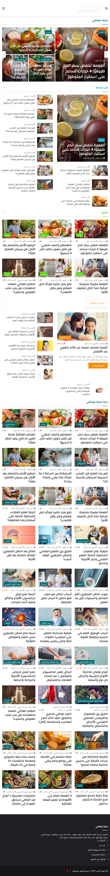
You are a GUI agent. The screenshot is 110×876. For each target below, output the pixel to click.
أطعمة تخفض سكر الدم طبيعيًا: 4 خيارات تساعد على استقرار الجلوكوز (84, 71)
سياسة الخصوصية (98, 854)
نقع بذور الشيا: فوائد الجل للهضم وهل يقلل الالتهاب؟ (18, 171)
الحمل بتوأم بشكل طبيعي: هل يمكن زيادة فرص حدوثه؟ (19, 361)
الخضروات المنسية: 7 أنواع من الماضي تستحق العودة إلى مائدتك (19, 799)
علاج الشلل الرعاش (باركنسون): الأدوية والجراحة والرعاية (23, 676)
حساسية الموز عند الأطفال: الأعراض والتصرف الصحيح (21, 347)
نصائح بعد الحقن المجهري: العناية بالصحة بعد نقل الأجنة (19, 555)
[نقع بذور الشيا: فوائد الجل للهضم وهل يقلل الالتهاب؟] (45, 170)
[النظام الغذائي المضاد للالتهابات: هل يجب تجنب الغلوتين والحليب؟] (100, 184)
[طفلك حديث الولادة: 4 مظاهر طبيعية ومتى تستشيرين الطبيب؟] (100, 388)
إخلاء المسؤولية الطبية (96, 850)
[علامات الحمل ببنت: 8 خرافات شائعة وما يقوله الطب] (45, 317)
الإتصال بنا (101, 840)
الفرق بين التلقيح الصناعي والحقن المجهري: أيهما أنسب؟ (55, 555)
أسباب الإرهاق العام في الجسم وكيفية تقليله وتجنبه (93, 637)
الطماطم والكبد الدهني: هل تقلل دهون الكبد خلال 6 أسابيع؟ (31, 48)
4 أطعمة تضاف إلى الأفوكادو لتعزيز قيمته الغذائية (57, 799)
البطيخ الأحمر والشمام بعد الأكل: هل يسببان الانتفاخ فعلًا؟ (19, 157)
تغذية (101, 32)
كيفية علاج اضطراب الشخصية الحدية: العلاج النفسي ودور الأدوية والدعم (93, 557)
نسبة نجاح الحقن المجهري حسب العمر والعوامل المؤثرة (19, 637)
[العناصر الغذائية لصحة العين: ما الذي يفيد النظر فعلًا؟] (45, 114)
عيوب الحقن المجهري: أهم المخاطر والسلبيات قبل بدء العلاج (91, 598)
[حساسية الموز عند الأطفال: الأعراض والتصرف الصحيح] (45, 346)
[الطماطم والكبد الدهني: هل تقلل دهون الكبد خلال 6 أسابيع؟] (28, 40)
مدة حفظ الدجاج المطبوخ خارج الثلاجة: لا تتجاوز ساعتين (92, 799)
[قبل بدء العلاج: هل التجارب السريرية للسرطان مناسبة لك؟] (45, 128)
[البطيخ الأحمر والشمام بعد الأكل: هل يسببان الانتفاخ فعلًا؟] (45, 156)
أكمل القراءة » (98, 365)
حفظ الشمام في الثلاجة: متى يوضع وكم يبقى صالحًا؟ (75, 202)
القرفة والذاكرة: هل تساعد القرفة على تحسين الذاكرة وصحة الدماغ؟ (21, 187)
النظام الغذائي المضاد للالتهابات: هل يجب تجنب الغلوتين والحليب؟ (77, 187)
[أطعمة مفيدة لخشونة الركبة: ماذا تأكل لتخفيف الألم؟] (100, 170)
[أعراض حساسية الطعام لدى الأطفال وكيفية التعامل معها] (45, 331)
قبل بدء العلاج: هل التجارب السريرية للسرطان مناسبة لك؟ (16, 69)
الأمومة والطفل (96, 303)
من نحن (102, 845)
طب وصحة (102, 87)
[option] (55, 54)
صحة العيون (45, 59)
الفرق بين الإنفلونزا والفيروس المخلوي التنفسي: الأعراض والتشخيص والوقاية (95, 719)
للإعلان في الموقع (98, 859)
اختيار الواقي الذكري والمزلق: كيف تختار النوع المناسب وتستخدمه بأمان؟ (55, 717)
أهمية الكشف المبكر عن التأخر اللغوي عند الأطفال (84, 349)
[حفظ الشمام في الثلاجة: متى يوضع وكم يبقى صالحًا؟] (100, 201)
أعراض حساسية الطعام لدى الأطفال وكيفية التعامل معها (20, 333)
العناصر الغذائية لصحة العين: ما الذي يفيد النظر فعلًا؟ (42, 71)
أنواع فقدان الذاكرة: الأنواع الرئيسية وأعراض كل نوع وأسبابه (93, 676)
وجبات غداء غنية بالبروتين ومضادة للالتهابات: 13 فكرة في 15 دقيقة (19, 760)
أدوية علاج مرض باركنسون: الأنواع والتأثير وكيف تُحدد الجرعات (19, 598)
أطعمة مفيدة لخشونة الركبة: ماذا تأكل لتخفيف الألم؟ (75, 171)
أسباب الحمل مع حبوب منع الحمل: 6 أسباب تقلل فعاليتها (56, 598)
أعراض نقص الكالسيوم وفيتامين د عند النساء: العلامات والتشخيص (57, 676)
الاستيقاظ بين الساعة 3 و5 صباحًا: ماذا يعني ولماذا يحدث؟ (18, 143)
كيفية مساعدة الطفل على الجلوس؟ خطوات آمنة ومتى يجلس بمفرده (56, 637)
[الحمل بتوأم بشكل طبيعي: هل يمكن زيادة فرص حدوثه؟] (45, 360)
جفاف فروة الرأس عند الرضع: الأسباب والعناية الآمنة (21, 375)
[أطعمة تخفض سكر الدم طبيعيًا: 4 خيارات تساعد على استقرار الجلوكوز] (81, 54)
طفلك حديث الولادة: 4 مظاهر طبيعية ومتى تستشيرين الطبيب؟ (75, 391)
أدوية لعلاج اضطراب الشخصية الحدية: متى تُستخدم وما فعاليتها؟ (21, 516)
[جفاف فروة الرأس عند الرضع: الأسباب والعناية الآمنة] (45, 374)
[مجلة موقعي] (88, 8)
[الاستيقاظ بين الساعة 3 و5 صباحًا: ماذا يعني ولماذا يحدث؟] (45, 142)
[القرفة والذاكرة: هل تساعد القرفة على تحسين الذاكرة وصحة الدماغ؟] (45, 184)
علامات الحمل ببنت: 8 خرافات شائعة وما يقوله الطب (20, 319)
